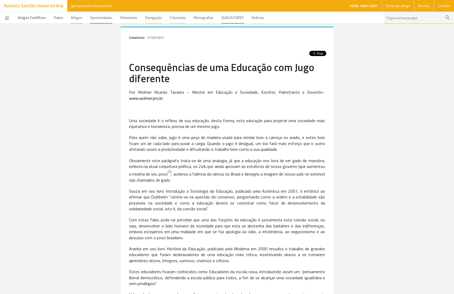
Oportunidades (101, 17)
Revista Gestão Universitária (33, 5)
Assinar (424, 5)
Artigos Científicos (32, 17)
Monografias (203, 17)
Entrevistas (128, 17)
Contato (444, 5)
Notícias (258, 17)
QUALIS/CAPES (232, 17)
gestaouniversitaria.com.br (91, 5)
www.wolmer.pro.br (146, 98)
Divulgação (153, 17)
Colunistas (178, 17)
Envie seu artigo (398, 5)
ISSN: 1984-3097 (364, 5)
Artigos (76, 17)
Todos (58, 17)
